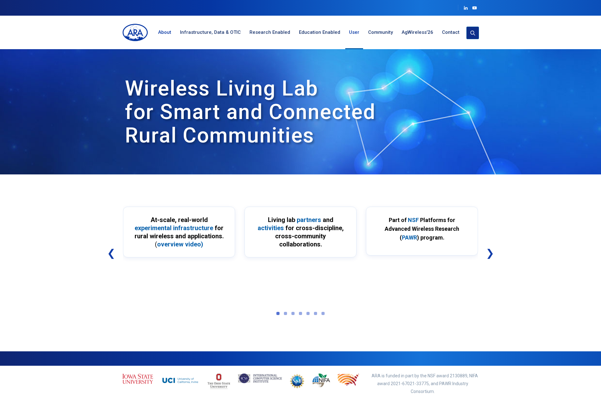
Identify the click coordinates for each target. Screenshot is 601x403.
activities (271, 228)
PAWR (409, 237)
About (164, 32)
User (354, 32)
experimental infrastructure (174, 228)
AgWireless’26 (417, 32)
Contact (451, 32)
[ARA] (136, 32)
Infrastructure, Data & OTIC (210, 32)
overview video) (180, 244)
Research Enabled (269, 32)
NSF (413, 220)
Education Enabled (319, 32)
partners (309, 220)
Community (380, 32)
